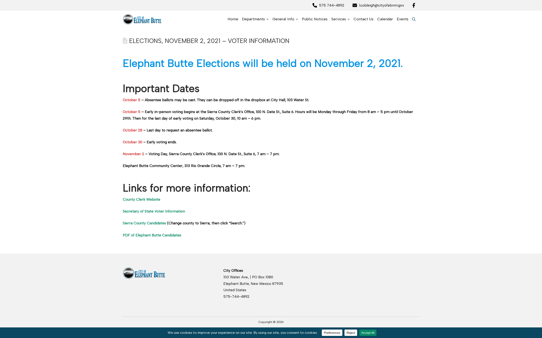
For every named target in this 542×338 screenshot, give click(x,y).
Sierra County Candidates (144, 223)
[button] (413, 19)
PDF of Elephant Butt (141, 235)
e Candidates (170, 235)
